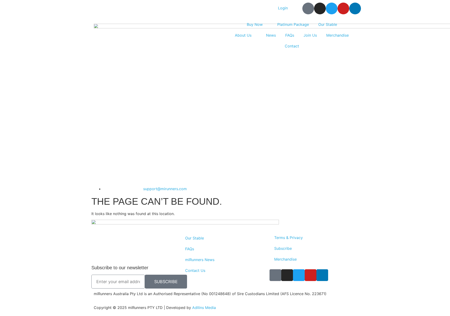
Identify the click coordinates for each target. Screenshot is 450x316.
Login (283, 8)
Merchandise (337, 35)
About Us (243, 35)
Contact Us (195, 270)
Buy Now (255, 24)
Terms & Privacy (288, 237)
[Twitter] (332, 8)
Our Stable (327, 24)
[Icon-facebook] (308, 8)
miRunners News (199, 259)
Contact (292, 46)
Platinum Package (293, 24)
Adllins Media (204, 307)
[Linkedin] (355, 8)
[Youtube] (343, 8)
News (271, 35)
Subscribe (283, 248)
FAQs (289, 35)
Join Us (310, 35)
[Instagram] (320, 8)
